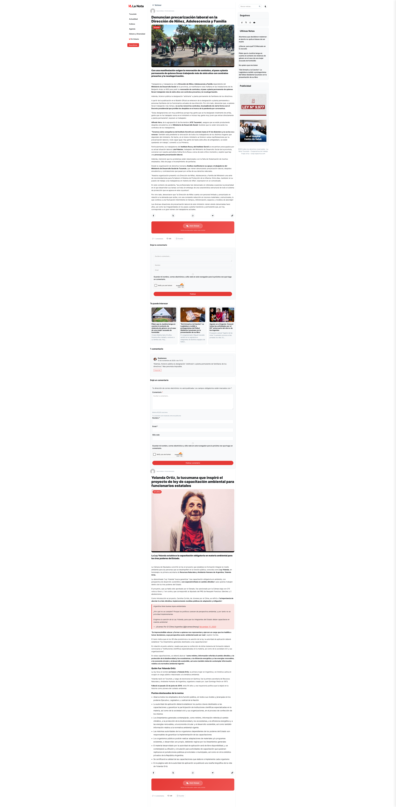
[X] (246, 22)
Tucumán (133, 14)
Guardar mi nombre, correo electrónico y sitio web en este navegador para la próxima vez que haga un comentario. (193, 278)
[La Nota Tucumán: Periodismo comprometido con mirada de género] (136, 6)
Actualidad (133, 19)
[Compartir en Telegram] (212, 216)
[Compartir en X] (173, 216)
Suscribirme (133, 45)
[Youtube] (254, 23)
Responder (157, 370)
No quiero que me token (248, 65)
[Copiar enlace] (232, 216)
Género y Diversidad (137, 34)
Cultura (132, 24)
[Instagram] (250, 23)
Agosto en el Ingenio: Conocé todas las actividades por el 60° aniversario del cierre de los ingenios (221, 327)
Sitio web (156, 435)
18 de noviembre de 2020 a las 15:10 (170, 360)
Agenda (132, 29)
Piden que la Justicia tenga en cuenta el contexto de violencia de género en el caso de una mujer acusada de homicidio (163, 328)
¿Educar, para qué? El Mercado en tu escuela (252, 47)
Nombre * (156, 418)
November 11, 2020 (207, 627)
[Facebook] (242, 23)
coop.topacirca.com (258, 154)
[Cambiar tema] (265, 6)
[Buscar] (259, 6)
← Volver (156, 5)
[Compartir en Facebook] (153, 216)
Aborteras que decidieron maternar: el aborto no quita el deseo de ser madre (253, 39)
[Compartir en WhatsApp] (193, 216)
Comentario (157, 392)
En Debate (135, 39)
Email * (155, 426)
